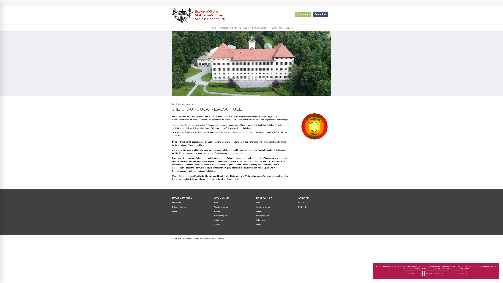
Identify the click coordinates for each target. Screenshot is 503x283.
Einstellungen (459, 273)
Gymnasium (302, 202)
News (216, 202)
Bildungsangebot (220, 216)
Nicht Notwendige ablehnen (437, 273)
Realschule (302, 207)
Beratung (217, 211)
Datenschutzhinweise (180, 207)
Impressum (176, 202)
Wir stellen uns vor (221, 207)
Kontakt (175, 211)
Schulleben (218, 220)
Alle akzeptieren (414, 273)
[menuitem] (304, 14)
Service (217, 225)
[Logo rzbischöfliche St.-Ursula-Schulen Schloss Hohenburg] (199, 15)
